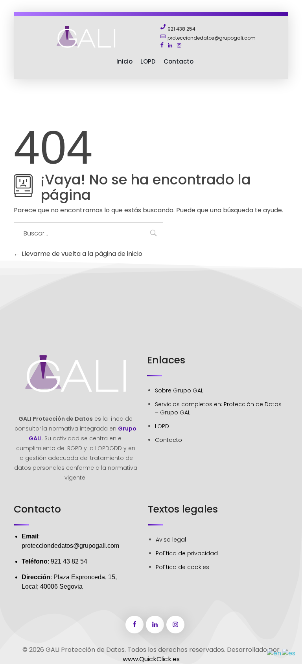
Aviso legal (171, 540)
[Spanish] (289, 652)
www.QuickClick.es (151, 659)
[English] (274, 652)
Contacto (168, 440)
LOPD (162, 426)
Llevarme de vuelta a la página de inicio (81, 253)
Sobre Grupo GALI (179, 390)
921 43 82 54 (69, 561)
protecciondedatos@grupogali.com (70, 545)
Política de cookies (182, 567)
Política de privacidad (187, 553)
